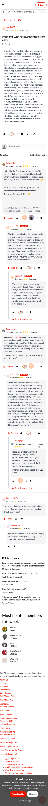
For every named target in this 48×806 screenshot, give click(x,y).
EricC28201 (11, 329)
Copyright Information (14, 770)
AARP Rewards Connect (12, 577)
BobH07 (13, 628)
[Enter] (4, 12)
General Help (7, 585)
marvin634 (10, 27)
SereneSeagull (15, 651)
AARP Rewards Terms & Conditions (19, 767)
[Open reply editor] (24, 146)
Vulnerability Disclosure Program (18, 773)
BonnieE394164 (12, 498)
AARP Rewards (6, 693)
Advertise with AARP (8, 718)
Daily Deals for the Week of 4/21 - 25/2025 (19, 574)
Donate (3, 684)
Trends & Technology (12, 20)
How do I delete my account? (14, 589)
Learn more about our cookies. (26, 788)
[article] (24, 192)
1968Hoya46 (15, 659)
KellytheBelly (11, 163)
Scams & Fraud (8, 603)
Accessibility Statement (14, 765)
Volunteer (4, 687)
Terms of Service (12, 762)
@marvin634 (16, 338)
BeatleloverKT (15, 636)
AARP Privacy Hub (13, 759)
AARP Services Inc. (7, 732)
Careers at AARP (6, 721)
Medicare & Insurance (11, 569)
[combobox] (24, 12)
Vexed (12, 643)
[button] (3, 6)
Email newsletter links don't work (15, 581)
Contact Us (4, 704)
